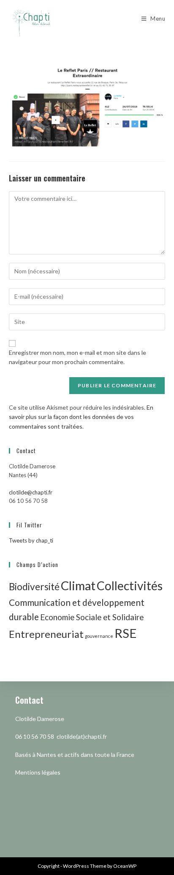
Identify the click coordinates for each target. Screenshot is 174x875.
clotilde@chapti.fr (30, 492)
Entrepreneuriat (46, 634)
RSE (125, 633)
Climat (78, 585)
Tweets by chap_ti (31, 540)
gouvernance (99, 636)
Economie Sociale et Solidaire (92, 617)
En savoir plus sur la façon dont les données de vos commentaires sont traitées (81, 417)
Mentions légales (37, 772)
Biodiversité (34, 586)
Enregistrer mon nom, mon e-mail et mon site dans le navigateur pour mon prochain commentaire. (77, 357)
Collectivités (130, 585)
